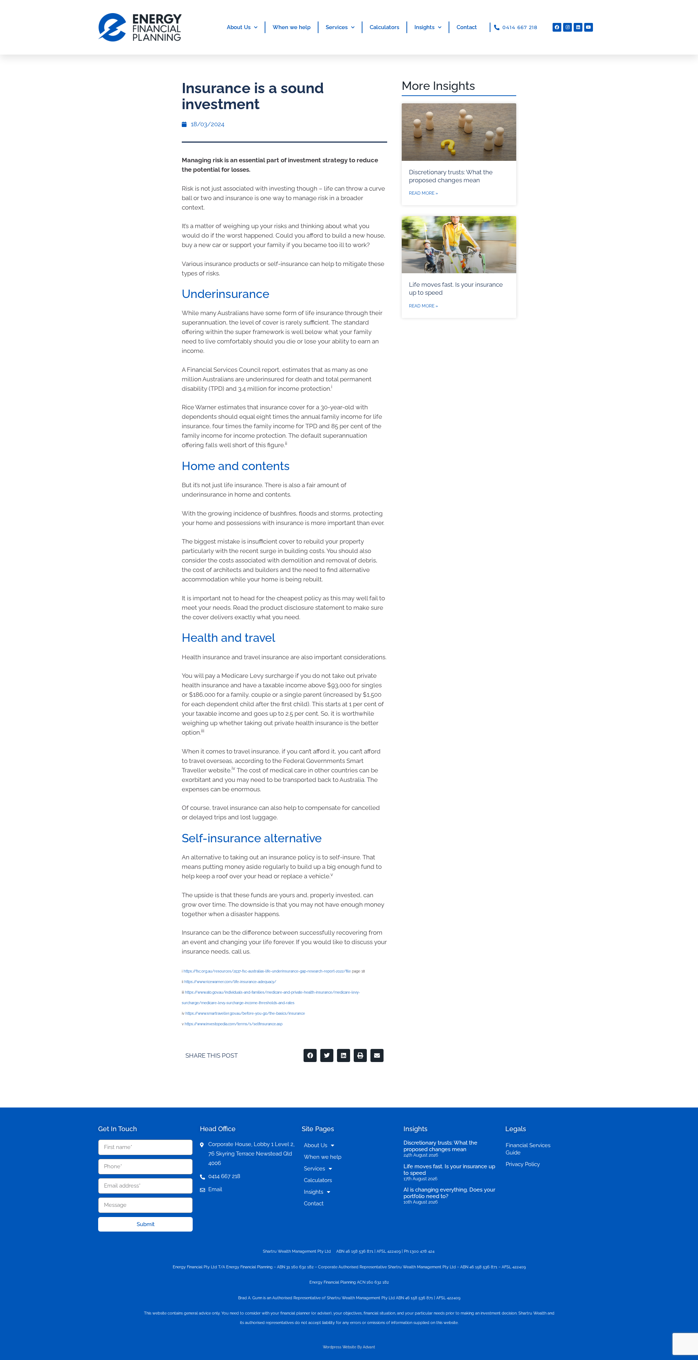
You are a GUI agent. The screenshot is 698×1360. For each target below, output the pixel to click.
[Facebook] (557, 27)
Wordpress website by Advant (349, 1347)
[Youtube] (588, 27)
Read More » (423, 193)
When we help (291, 27)
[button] (310, 1055)
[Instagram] (567, 27)
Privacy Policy (523, 1164)
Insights (424, 27)
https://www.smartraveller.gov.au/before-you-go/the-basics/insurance (245, 1013)
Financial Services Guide (528, 1149)
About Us (238, 27)
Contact (467, 27)
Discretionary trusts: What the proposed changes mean (440, 1146)
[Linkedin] (578, 27)
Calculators (384, 27)
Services (337, 27)
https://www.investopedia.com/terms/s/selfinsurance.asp (233, 1024)
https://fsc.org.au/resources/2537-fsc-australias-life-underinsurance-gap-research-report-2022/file (267, 971)
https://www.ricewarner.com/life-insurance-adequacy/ (230, 982)
